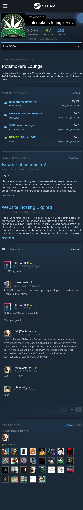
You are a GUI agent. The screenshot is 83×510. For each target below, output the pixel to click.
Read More (8, 195)
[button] (42, 103)
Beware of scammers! (24, 164)
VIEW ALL (77, 93)
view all (75, 249)
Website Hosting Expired (27, 207)
